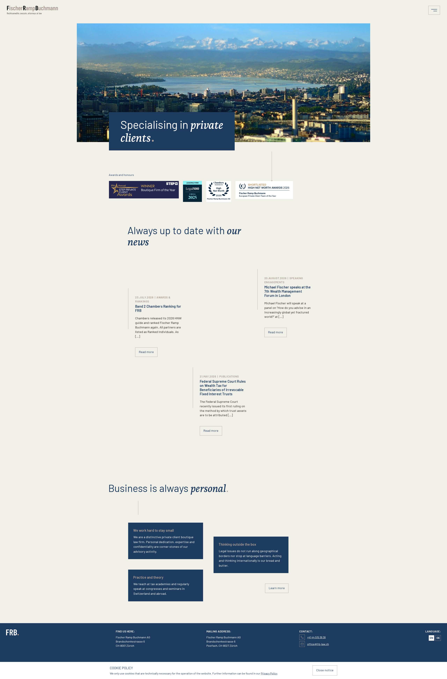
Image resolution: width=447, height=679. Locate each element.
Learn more (277, 588)
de (438, 637)
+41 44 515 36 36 (316, 637)
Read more (275, 332)
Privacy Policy (269, 673)
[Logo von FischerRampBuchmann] (60, 10)
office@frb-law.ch (318, 644)
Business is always (167, 488)
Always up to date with (184, 235)
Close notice (325, 670)
